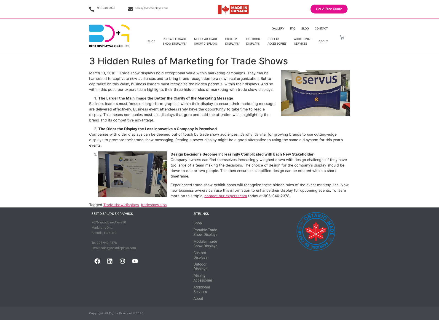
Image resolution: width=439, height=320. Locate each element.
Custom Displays (232, 41)
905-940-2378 (106, 8)
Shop (151, 41)
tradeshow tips (154, 204)
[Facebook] (97, 261)
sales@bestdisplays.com (151, 8)
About (323, 41)
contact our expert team (225, 196)
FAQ (292, 28)
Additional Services (302, 41)
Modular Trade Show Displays (206, 41)
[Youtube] (135, 261)
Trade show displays (121, 204)
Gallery (278, 28)
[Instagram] (122, 261)
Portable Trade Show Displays (175, 41)
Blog (305, 28)
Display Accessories (277, 41)
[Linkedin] (109, 261)
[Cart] (342, 37)
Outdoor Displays (253, 41)
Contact (321, 28)
